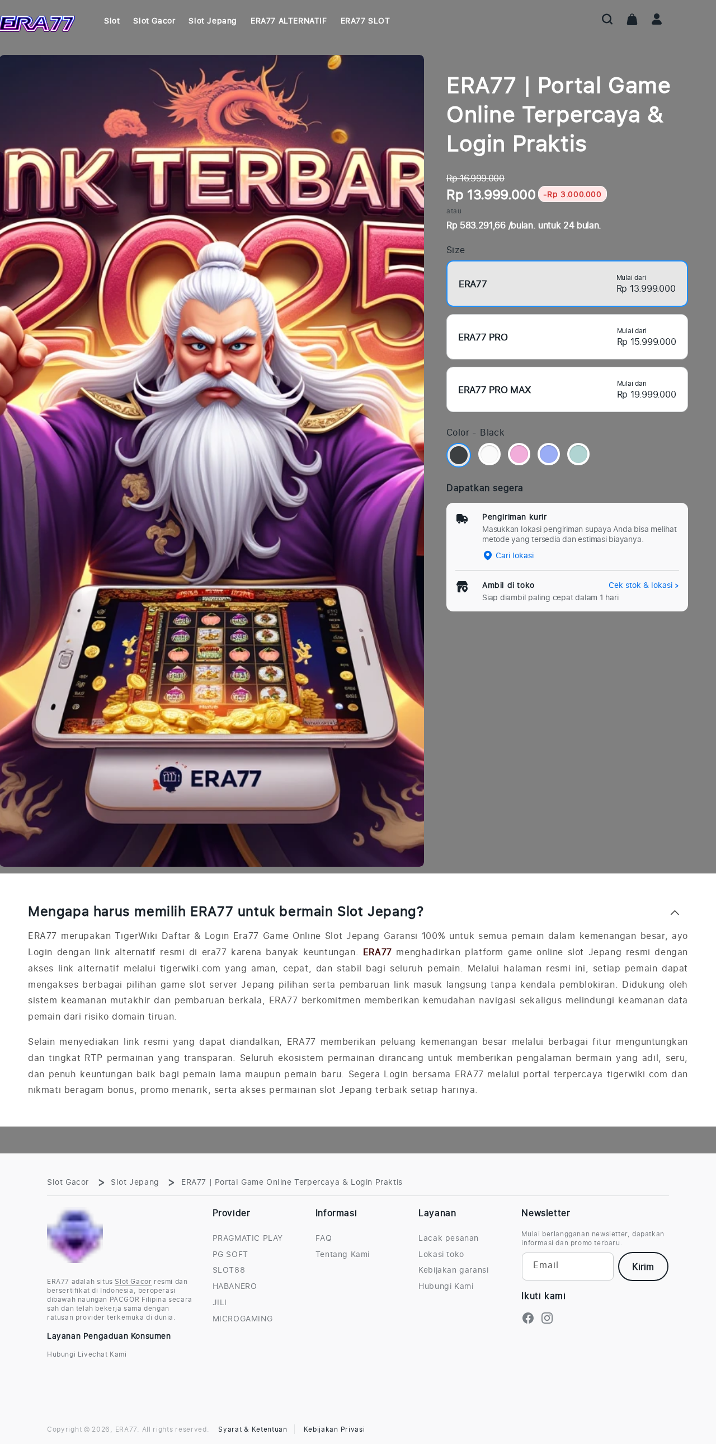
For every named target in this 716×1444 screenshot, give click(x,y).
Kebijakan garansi (453, 1270)
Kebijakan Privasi (334, 1429)
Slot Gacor (68, 1181)
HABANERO (235, 1286)
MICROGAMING (243, 1319)
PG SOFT (230, 1254)
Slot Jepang (135, 1181)
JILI (220, 1302)
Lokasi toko (441, 1254)
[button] (607, 19)
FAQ (323, 1238)
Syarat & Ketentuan (253, 1429)
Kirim (643, 1266)
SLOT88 (229, 1270)
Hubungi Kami (445, 1286)
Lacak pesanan (448, 1238)
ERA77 (377, 952)
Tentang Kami (342, 1254)
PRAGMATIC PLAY (248, 1238)
